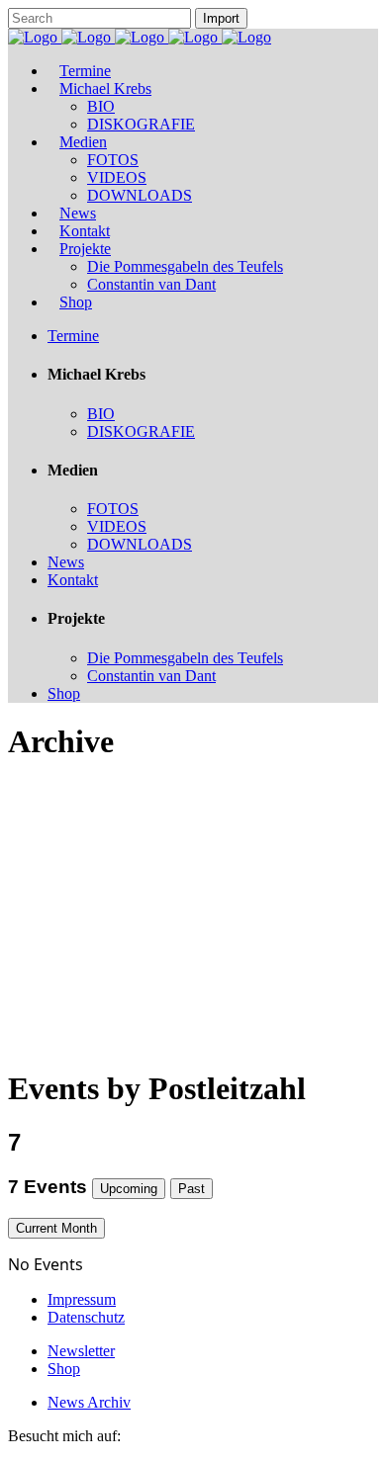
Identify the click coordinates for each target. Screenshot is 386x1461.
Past (191, 1188)
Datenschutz (86, 1317)
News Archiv (89, 1402)
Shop (64, 1368)
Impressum (82, 1299)
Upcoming (128, 1188)
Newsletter (81, 1350)
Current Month (56, 1228)
